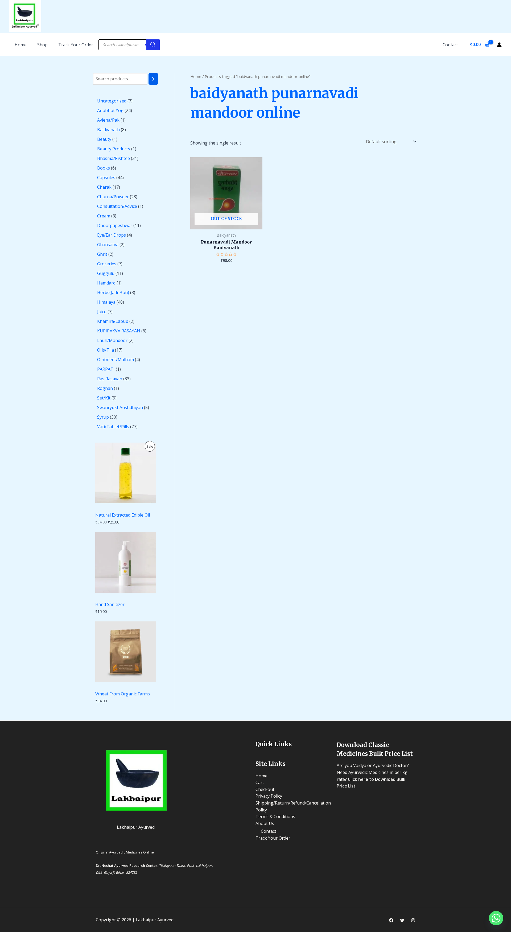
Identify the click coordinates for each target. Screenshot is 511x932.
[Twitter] (402, 920)
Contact (450, 45)
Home (195, 76)
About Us (265, 823)
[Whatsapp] (496, 918)
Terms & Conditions (275, 816)
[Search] (153, 44)
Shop (42, 45)
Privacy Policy (269, 796)
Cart (260, 782)
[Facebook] (391, 920)
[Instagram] (413, 920)
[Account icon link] (499, 44)
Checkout (265, 789)
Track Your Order (75, 45)
